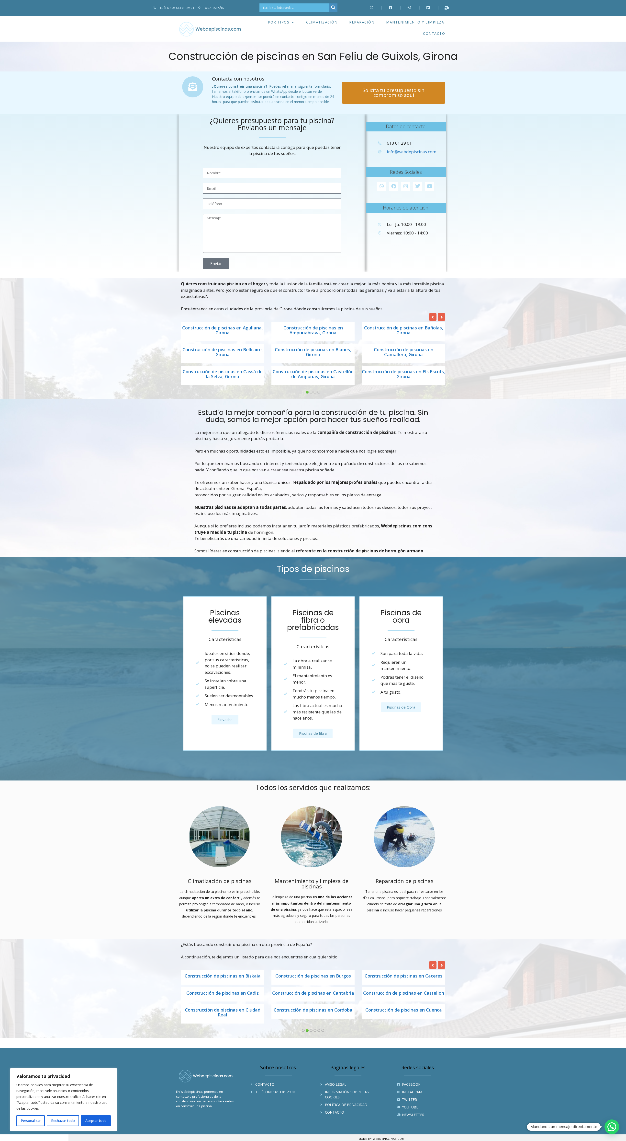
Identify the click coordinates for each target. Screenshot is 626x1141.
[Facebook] (393, 186)
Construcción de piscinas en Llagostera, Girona (313, 352)
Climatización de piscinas (220, 881)
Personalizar (31, 1120)
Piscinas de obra (401, 616)
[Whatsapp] (381, 186)
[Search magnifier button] (333, 7)
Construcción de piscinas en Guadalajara (222, 996)
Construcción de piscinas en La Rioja (403, 1015)
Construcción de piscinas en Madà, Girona (313, 374)
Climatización (322, 22)
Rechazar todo (63, 1120)
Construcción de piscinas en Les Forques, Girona (223, 352)
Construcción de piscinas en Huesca (403, 993)
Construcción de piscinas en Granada (403, 976)
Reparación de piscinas (405, 881)
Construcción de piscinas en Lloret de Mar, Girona (223, 374)
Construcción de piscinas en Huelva (313, 993)
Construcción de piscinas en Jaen (313, 1015)
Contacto (434, 33)
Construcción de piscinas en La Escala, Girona (404, 330)
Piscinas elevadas (225, 616)
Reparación (361, 22)
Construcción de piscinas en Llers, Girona (404, 352)
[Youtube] (429, 186)
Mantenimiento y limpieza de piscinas (311, 883)
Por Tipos (279, 22)
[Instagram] (405, 186)
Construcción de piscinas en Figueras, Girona (222, 330)
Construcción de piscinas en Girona (313, 976)
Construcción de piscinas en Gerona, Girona (313, 330)
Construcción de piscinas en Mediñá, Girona (404, 374)
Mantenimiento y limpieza (415, 22)
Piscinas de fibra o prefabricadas (313, 620)
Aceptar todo (96, 1120)
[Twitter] (417, 186)
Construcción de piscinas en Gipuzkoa (222, 976)
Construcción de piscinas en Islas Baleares (222, 1017)
